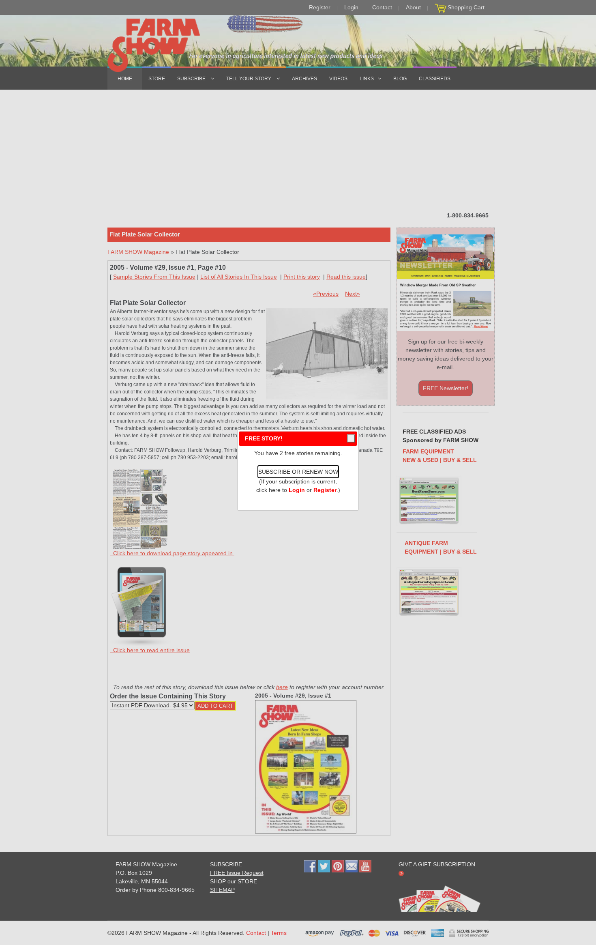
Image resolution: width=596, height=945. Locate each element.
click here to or (296, 490)
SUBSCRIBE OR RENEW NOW (298, 471)
